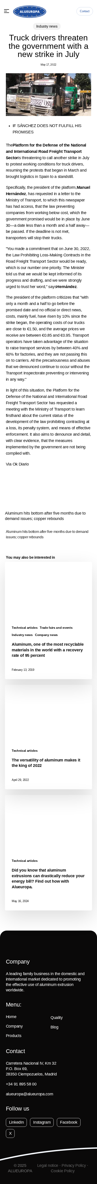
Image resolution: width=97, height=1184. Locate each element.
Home (11, 1016)
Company (14, 1026)
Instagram (42, 1122)
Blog (54, 1027)
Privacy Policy (74, 1165)
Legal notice (47, 1165)
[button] (6, 11)
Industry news (47, 26)
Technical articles (24, 627)
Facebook (68, 1122)
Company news (46, 635)
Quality (57, 1017)
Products (13, 1035)
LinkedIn (16, 1122)
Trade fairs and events (56, 627)
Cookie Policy (62, 1171)
